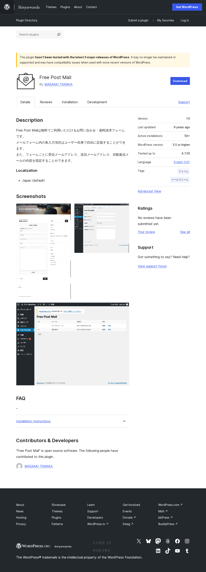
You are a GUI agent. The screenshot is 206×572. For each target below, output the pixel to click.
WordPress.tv (98, 524)
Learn (91, 504)
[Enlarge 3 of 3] (124, 308)
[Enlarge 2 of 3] (124, 209)
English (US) (182, 162)
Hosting (21, 517)
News (20, 511)
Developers (95, 517)
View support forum (152, 266)
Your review (146, 232)
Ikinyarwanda (63, 546)
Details (25, 102)
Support (184, 102)
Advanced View (149, 191)
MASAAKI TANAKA (58, 84)
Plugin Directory (26, 20)
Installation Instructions (33, 421)
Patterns (57, 524)
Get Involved (131, 504)
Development (97, 102)
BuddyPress (168, 524)
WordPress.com (170, 504)
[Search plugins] (59, 34)
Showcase (59, 504)
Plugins (56, 517)
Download (180, 81)
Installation (70, 102)
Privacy (21, 524)
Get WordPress (187, 7)
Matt (163, 511)
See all (185, 232)
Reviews (46, 102)
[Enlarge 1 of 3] (66, 209)
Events (127, 511)
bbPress (165, 517)
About (20, 504)
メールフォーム (179, 179)
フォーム (183, 171)
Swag (128, 524)
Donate (129, 517)
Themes (57, 511)
